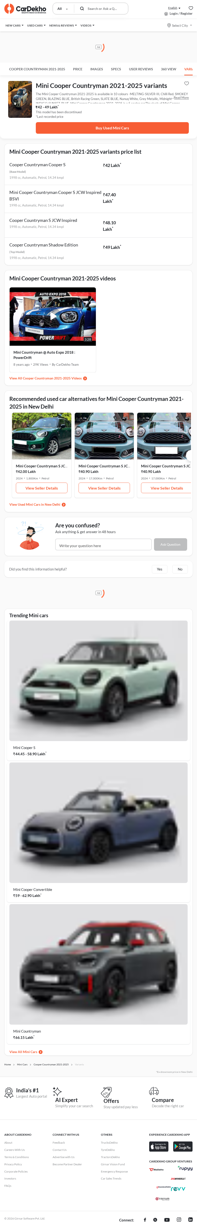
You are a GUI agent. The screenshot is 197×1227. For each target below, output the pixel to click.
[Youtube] (167, 1220)
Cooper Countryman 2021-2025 (37, 69)
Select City (180, 25)
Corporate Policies (16, 1171)
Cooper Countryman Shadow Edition (43, 244)
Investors (10, 1178)
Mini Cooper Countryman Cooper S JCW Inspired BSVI (55, 195)
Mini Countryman (27, 1031)
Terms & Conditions (16, 1157)
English (172, 8)
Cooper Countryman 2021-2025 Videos (52, 378)
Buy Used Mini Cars (112, 128)
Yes (159, 569)
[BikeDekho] (156, 1170)
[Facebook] (145, 1220)
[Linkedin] (190, 1220)
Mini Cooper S (24, 747)
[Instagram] (179, 1220)
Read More (181, 97)
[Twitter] (155, 1220)
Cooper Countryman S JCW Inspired (43, 220)
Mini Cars (30, 1052)
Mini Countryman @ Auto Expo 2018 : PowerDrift (44, 355)
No (180, 569)
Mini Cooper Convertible (32, 889)
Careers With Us (14, 1150)
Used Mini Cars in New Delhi (39, 504)
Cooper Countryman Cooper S (37, 164)
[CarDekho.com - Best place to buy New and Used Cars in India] (25, 9)
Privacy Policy (13, 1164)
